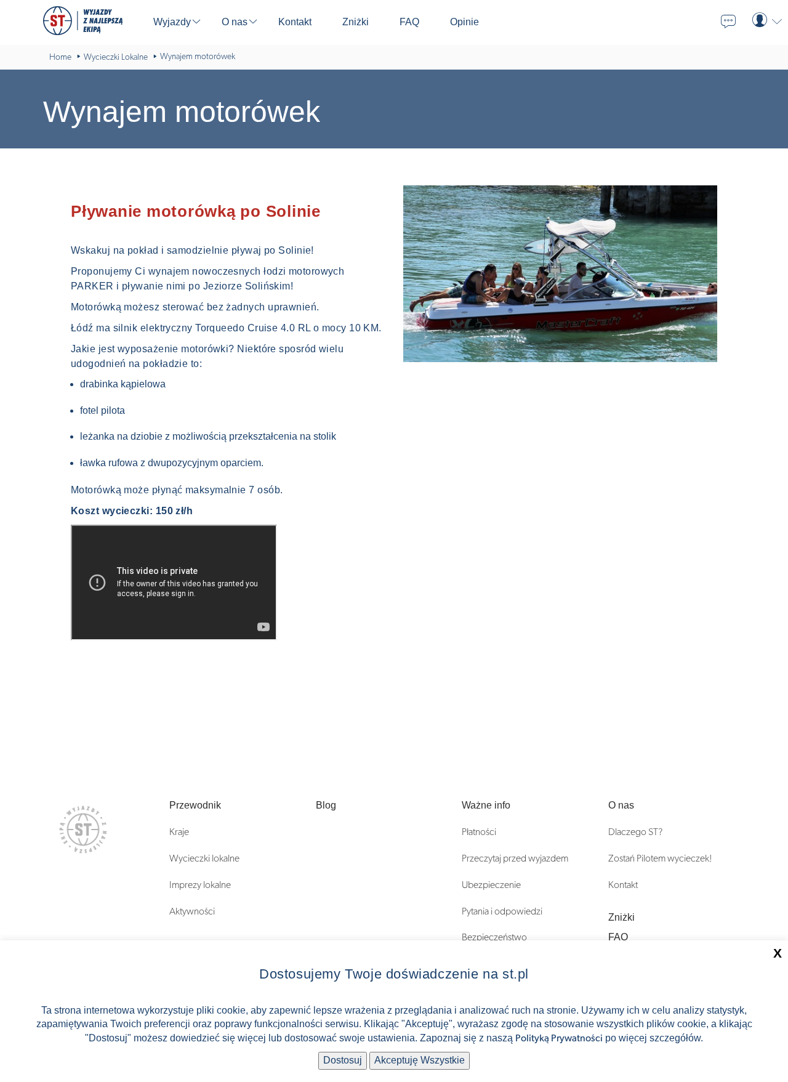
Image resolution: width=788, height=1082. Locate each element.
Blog (326, 805)
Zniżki (621, 917)
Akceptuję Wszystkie (419, 1060)
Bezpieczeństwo (494, 937)
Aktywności (192, 911)
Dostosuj (342, 1060)
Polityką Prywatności (559, 1038)
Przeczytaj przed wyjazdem (515, 858)
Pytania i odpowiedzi (502, 911)
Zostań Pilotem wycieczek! (660, 858)
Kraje (179, 832)
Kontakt (623, 885)
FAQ (618, 937)
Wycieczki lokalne (204, 858)
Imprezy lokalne (200, 885)
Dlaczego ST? (635, 832)
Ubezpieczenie (491, 885)
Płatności (479, 832)
